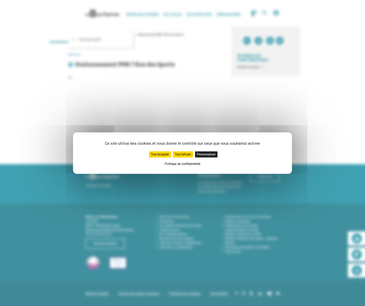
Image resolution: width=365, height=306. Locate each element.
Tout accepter (160, 154)
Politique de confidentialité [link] (182, 164)
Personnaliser (206, 154)
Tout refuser (183, 154)
